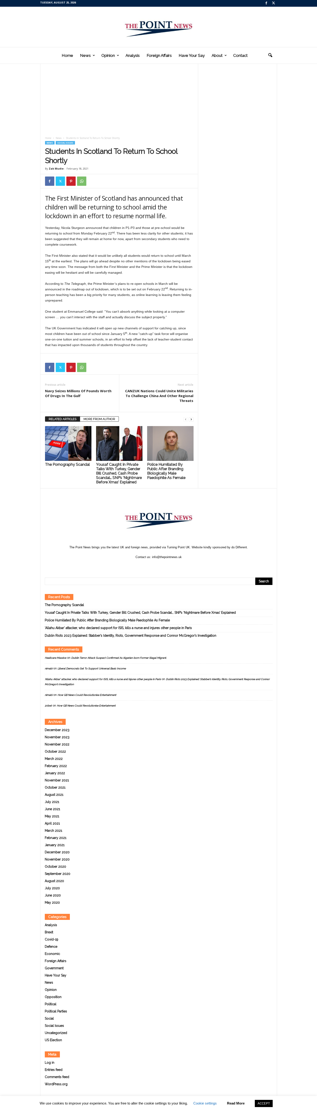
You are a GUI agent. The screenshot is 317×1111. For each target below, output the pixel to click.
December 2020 (57, 852)
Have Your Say (192, 55)
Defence (51, 946)
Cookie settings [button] (205, 1103)
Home (67, 55)
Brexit (49, 932)
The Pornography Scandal (67, 464)
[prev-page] (185, 419)
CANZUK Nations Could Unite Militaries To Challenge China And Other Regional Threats (159, 396)
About (217, 55)
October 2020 (55, 866)
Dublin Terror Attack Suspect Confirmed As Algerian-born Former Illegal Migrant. (119, 657)
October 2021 (55, 787)
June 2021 (52, 809)
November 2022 (57, 744)
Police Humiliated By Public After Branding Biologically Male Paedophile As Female (166, 471)
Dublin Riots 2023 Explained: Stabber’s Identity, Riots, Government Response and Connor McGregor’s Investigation (130, 635)
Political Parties (56, 1011)
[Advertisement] (119, 101)
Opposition (53, 997)
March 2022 (54, 759)
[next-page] (191, 419)
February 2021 (55, 838)
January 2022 (55, 773)
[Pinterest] (71, 181)
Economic (52, 954)
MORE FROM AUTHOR (99, 419)
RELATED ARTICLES (62, 419)
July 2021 (52, 802)
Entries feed (53, 1070)
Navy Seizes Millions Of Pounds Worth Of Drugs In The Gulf (78, 393)
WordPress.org (56, 1084)
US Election (53, 1040)
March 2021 (53, 830)
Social (49, 1018)
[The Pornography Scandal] (68, 443)
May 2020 (52, 902)
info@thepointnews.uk (167, 557)
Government (54, 968)
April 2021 (52, 823)
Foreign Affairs (159, 55)
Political (50, 1004)
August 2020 (54, 881)
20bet (48, 705)
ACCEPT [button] (264, 1103)
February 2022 (56, 766)
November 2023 (57, 737)
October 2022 (55, 751)
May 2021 (52, 816)
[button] (270, 55)
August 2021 (54, 794)
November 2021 (57, 780)
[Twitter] (273, 3)
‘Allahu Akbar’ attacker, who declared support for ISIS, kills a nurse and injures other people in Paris (118, 628)
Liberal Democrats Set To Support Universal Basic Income (92, 668)
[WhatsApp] (81, 181)
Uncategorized (56, 1033)
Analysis (133, 55)
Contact (240, 55)
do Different (239, 547)
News (85, 55)
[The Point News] (158, 27)
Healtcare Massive (55, 657)
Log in (49, 1062)
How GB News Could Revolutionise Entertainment (87, 695)
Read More (236, 1103)
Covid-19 (51, 939)
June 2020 (53, 895)
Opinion (108, 55)
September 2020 (57, 874)
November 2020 (57, 859)
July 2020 (52, 888)
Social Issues (65, 142)
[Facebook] (266, 3)
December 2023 (57, 730)
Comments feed (57, 1077)
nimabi (48, 668)
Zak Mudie (56, 168)
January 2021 (55, 845)
